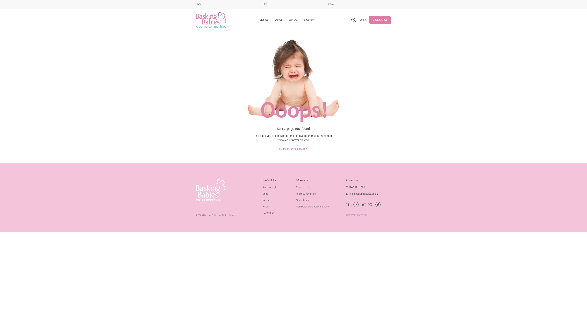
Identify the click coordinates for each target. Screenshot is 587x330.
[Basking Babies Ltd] (227, 189)
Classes (263, 20)
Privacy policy (303, 187)
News (265, 200)
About (278, 20)
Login (363, 20)
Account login (269, 187)
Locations (309, 20)
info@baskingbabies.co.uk (363, 194)
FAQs (265, 207)
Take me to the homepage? (292, 149)
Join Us (293, 20)
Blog (265, 4)
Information (302, 180)
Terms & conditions (306, 194)
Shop (198, 4)
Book (331, 4)
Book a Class (380, 20)
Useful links (269, 180)
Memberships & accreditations (312, 207)
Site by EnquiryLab (356, 215)
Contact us (268, 213)
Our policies (302, 200)
